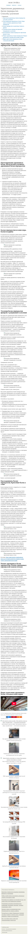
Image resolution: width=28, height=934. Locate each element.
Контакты (3, 928)
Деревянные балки (8, 713)
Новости (14, 5)
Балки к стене (3, 714)
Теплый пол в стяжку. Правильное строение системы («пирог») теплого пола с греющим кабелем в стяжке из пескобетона (13, 915)
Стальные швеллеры (18, 714)
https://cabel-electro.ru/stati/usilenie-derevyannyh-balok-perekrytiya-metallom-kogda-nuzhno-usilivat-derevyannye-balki (12, 559)
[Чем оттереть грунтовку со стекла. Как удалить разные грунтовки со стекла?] (14, 760)
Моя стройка (14, 2)
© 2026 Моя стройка (5, 927)
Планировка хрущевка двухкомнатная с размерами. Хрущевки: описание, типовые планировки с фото (12, 905)
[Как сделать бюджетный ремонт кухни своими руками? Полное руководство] (14, 737)
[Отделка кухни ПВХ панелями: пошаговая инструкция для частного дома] (14, 752)
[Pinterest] (14, 717)
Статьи (19, 5)
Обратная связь (4, 932)
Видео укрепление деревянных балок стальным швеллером (12, 39)
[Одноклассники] (19, 717)
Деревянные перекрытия (10, 714)
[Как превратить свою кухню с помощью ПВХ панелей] (14, 820)
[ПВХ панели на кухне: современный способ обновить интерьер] (14, 774)
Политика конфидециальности (7, 930)
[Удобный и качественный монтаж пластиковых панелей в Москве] (14, 864)
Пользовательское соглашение (11, 928)
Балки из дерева (23, 713)
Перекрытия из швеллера (15, 713)
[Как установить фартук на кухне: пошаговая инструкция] (14, 835)
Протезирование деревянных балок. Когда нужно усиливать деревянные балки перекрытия (14, 22)
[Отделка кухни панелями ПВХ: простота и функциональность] (14, 849)
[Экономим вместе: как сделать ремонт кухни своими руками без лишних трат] (14, 805)
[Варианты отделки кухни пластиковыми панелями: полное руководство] (14, 879)
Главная (8, 5)
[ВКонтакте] (8, 717)
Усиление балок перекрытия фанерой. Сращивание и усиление (12, 30)
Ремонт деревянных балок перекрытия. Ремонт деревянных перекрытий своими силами (15, 36)
